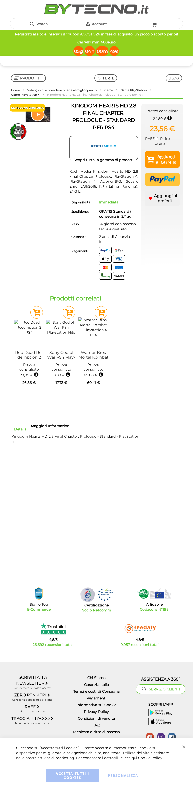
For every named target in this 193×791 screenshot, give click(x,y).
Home (16, 90)
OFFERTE (106, 78)
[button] (38, 114)
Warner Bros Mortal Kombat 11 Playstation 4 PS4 (93, 355)
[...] (79, 191)
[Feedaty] (140, 628)
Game (109, 90)
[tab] (20, 429)
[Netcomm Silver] (87, 595)
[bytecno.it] (96, 9)
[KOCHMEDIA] (103, 148)
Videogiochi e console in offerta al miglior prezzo (62, 90)
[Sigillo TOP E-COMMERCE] (39, 593)
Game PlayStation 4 (25, 94)
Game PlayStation (134, 90)
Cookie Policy (150, 758)
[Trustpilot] (53, 628)
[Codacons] (154, 593)
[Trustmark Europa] (105, 595)
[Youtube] (150, 736)
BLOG (174, 78)
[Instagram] (161, 736)
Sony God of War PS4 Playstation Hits (61, 355)
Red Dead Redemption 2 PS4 (29, 355)
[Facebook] (172, 736)
